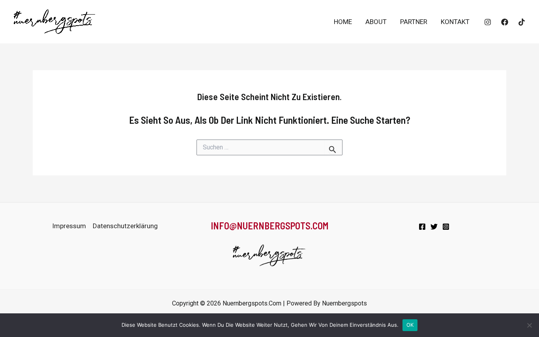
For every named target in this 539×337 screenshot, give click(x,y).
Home (343, 22)
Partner (413, 22)
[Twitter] (434, 226)
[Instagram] (487, 22)
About (376, 22)
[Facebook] (504, 22)
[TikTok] (521, 22)
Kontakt (455, 22)
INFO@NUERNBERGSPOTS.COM (269, 225)
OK (410, 325)
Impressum (69, 226)
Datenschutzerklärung (125, 226)
